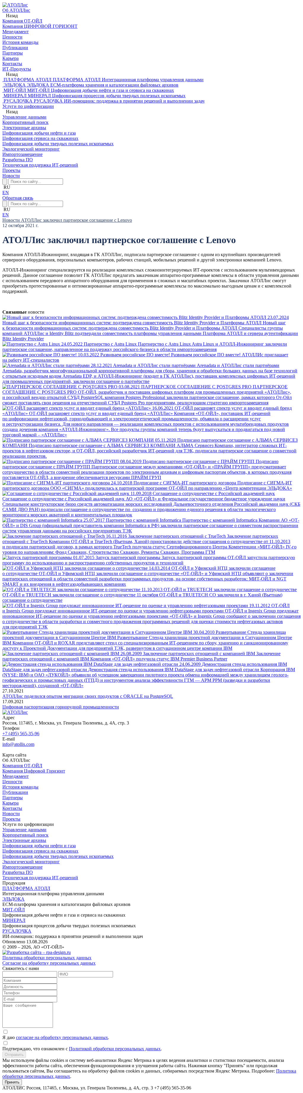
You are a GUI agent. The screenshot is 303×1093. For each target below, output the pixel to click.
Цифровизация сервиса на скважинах (40, 850)
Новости (11, 175)
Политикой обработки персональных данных (115, 1048)
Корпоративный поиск (25, 834)
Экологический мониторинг (31, 861)
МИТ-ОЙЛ (13, 909)
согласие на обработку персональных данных (62, 1037)
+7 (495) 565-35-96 (20, 733)
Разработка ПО (17, 872)
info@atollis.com (18, 744)
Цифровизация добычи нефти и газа (39, 845)
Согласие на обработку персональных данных (49, 963)
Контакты (12, 808)
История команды (20, 786)
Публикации (15, 792)
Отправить (14, 1054)
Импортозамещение (22, 866)
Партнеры (12, 797)
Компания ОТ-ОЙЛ (22, 765)
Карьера (10, 802)
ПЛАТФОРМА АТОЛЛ (26, 888)
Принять (12, 1082)
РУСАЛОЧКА (16, 931)
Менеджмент (15, 776)
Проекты (11, 170)
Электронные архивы (24, 840)
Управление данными (24, 829)
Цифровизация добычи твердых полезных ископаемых (58, 856)
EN (5, 192)
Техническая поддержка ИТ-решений (40, 877)
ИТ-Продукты (16, 68)
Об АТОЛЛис (16, 10)
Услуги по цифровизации (28, 106)
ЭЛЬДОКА (13, 898)
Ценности (12, 781)
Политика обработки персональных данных (46, 957)
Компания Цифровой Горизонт (33, 770)
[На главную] (15, 4)
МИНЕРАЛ (13, 920)
